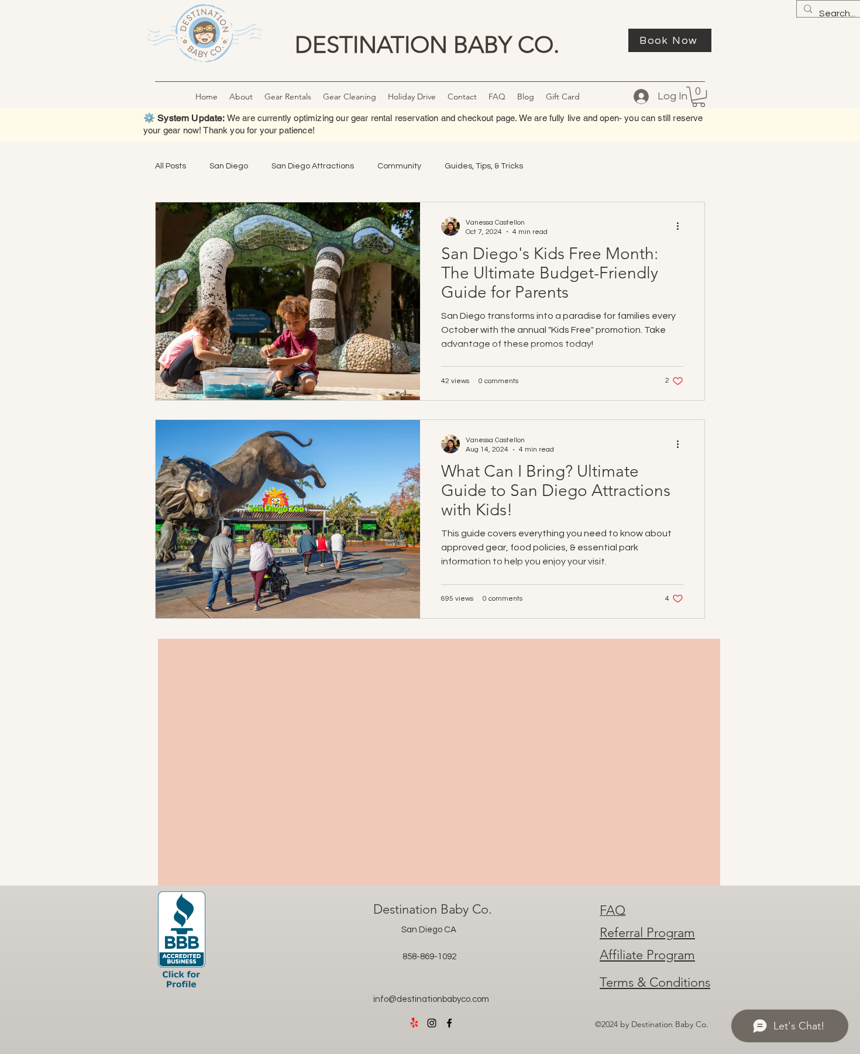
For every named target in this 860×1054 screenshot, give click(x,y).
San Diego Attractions (312, 166)
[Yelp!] (414, 1023)
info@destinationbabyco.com (431, 999)
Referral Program (647, 933)
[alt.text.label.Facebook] (449, 1023)
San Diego (228, 166)
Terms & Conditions (655, 982)
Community (399, 166)
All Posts (170, 166)
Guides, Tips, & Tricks (484, 166)
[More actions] (682, 226)
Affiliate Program (647, 955)
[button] (349, 96)
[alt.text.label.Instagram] (432, 1023)
